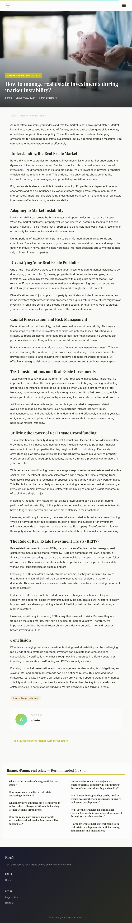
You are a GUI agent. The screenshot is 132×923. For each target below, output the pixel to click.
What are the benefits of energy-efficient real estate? (34, 783)
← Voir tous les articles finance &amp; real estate (39, 740)
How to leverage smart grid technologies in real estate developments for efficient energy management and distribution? (96, 827)
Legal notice (11, 897)
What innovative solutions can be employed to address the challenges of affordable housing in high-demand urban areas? (34, 806)
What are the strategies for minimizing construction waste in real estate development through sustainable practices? (96, 813)
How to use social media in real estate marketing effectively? (30, 793)
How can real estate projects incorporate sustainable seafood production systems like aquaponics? (33, 820)
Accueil (14, 115)
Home (8, 880)
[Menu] (123, 5)
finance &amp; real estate (23, 75)
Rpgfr (9, 857)
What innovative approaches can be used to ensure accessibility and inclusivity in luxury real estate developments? (96, 799)
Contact (9, 902)
